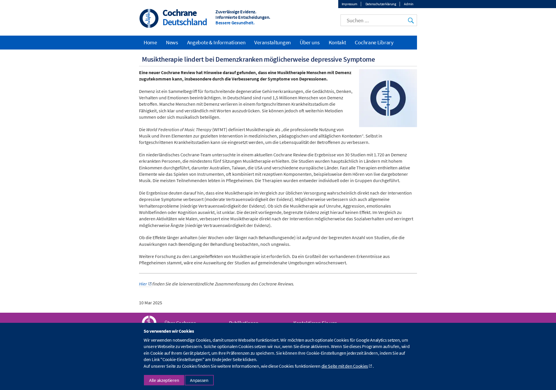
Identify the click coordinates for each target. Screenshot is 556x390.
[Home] (149, 19)
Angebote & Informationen (216, 42)
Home (150, 42)
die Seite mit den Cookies (344, 366)
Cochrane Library (374, 42)
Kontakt (337, 42)
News (172, 42)
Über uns (310, 42)
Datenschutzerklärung (380, 4)
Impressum (349, 4)
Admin (409, 4)
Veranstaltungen (272, 42)
